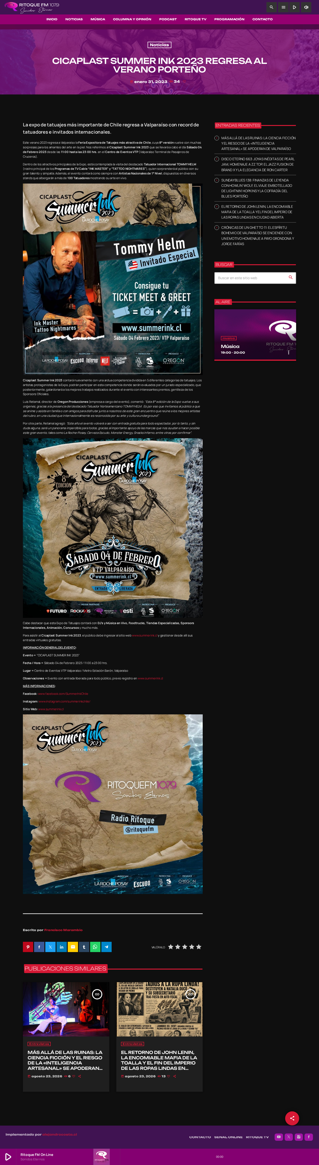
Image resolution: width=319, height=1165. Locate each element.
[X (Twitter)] (289, 1137)
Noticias (159, 45)
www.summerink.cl (144, 635)
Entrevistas (39, 1044)
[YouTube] (279, 1137)
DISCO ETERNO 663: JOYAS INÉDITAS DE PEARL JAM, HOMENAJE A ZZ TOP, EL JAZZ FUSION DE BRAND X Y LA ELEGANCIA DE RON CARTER (257, 164)
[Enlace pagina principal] (32, 7)
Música (230, 346)
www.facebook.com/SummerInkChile (63, 694)
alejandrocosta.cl (60, 1135)
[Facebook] (309, 1137)
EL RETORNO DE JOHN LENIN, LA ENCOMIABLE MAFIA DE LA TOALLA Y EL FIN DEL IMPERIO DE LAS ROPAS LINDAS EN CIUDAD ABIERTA (159, 1063)
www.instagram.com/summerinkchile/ (64, 701)
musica (229, 338)
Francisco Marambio (63, 930)
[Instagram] (299, 1137)
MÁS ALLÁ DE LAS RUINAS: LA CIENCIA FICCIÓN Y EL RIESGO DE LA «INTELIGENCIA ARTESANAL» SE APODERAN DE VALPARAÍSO (65, 1063)
